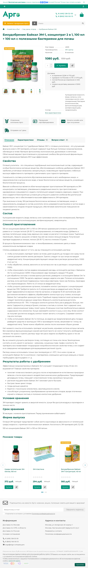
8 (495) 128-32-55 (65, 13)
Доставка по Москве (11, 525)
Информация (10, 520)
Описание (9, 140)
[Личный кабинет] (83, 6)
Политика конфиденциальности (58, 534)
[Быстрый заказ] (72, 65)
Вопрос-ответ (59, 140)
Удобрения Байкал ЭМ (48, 29)
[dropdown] (4, 6)
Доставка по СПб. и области (14, 528)
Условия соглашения (11, 534)
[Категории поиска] (34, 23)
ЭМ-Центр (69, 50)
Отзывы (42, 140)
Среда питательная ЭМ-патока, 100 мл (15, 470)
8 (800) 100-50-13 (65, 16)
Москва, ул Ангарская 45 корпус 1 (59, 525)
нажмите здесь (14, 561)
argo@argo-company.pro (14, 545)
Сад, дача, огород (29, 29)
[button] (3, 465)
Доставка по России (11, 531)
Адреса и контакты (55, 520)
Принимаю (80, 564)
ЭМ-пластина (38, 469)
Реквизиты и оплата (53, 531)
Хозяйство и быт (13, 29)
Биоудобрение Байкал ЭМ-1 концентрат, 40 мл (71, 470)
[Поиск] (83, 23)
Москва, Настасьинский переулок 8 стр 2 (62, 528)
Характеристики (26, 140)
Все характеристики (53, 113)
